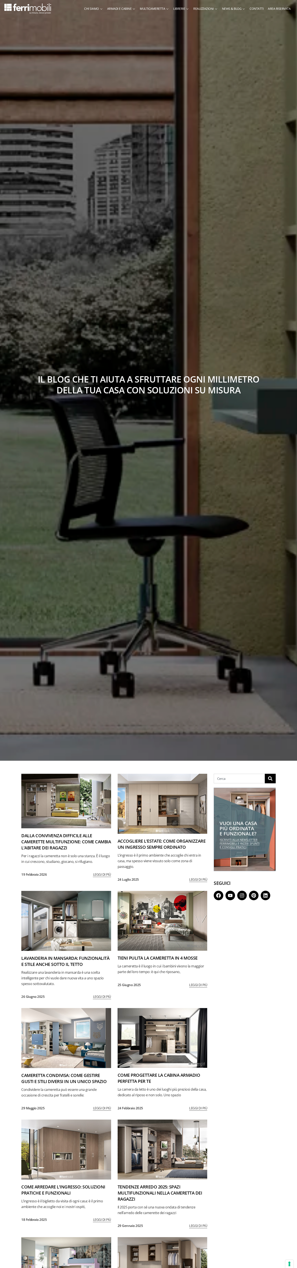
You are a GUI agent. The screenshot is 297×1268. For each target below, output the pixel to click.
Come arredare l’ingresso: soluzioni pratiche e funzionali (63, 1190)
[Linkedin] (265, 895)
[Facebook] (218, 895)
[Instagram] (242, 895)
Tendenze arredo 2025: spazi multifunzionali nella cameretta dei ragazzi (160, 1193)
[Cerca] (270, 778)
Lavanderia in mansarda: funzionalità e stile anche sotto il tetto (65, 961)
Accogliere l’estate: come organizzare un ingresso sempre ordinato (162, 844)
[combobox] (239, 778)
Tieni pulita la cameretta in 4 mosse (158, 958)
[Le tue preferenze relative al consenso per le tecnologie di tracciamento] (289, 1264)
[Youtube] (230, 895)
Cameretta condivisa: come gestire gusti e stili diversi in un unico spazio (64, 1078)
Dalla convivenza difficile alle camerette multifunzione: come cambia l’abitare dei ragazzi (66, 842)
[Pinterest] (254, 895)
